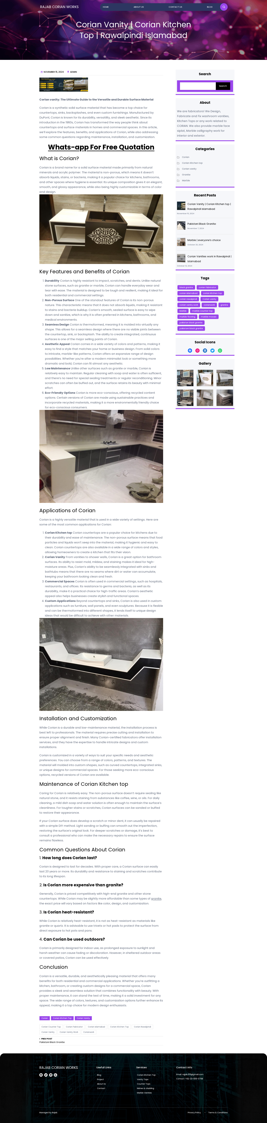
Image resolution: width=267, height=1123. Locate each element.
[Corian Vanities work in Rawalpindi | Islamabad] (181, 259)
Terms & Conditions (218, 1112)
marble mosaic (209, 316)
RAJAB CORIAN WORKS (59, 6)
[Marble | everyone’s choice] (181, 242)
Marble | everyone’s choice (204, 240)
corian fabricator (74, 1026)
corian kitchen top (119, 1026)
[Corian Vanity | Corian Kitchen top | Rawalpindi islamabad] (181, 206)
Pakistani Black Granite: (201, 224)
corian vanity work (69, 1032)
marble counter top (202, 310)
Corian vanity (83, 1018)
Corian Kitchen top (62, 1018)
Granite (186, 174)
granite (156, 899)
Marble (186, 180)
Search (223, 86)
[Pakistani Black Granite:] (181, 226)
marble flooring (187, 316)
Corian (44, 1018)
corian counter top (51, 1026)
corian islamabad (96, 1026)
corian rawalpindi (142, 1026)
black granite (186, 287)
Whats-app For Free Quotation (101, 147)
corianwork (88, 1032)
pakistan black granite (191, 322)
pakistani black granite (191, 328)
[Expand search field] (224, 7)
